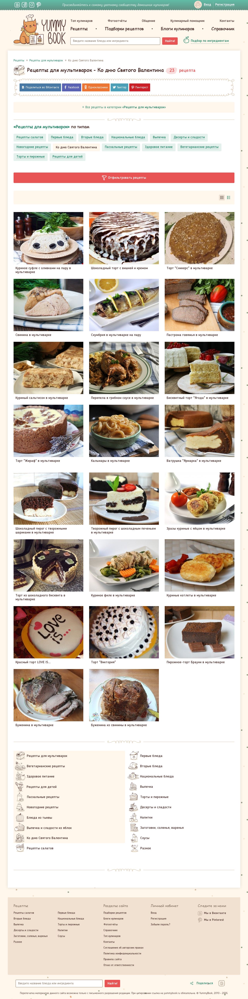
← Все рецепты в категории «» (124, 107)
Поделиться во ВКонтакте (42, 87)
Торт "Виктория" (103, 662)
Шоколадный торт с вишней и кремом (119, 268)
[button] (124, 178)
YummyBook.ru (40, 30)
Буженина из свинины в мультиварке (119, 725)
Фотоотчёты (117, 21)
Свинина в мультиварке (33, 335)
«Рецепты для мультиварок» (42, 126)
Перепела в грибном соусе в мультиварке (122, 398)
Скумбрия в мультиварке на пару (116, 335)
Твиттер (121, 87)
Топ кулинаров (82, 21)
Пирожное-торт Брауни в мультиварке (196, 662)
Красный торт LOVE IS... (33, 662)
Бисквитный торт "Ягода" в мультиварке (197, 398)
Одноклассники (98, 87)
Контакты (227, 21)
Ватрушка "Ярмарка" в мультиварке (194, 461)
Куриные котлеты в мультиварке (191, 595)
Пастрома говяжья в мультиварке (192, 335)
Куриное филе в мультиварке (113, 595)
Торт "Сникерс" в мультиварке (190, 268)
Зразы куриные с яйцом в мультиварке (196, 528)
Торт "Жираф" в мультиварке (38, 461)
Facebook (73, 87)
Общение (148, 21)
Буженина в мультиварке (34, 725)
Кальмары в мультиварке (110, 461)
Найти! (170, 41)
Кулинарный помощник (187, 21)
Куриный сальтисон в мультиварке (42, 398)
